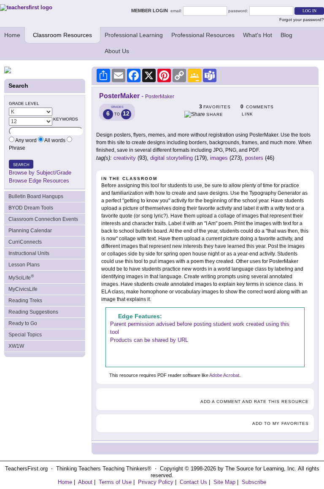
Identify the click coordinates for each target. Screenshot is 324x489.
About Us (117, 51)
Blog (286, 35)
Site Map (224, 482)
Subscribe (254, 482)
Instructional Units (28, 253)
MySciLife (21, 277)
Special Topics (25, 335)
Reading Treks (25, 301)
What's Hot (257, 35)
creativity (124, 158)
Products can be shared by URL (149, 340)
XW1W (16, 346)
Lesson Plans (24, 265)
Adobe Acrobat (224, 375)
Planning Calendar (30, 231)
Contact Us (193, 482)
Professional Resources (203, 35)
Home (12, 35)
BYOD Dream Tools (30, 208)
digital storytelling (171, 158)
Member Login (150, 10)
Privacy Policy (155, 482)
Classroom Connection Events (43, 219)
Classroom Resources (62, 35)
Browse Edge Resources (39, 180)
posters (254, 158)
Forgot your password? (301, 19)
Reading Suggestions (33, 312)
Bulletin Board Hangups (35, 196)
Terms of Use (115, 482)
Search (21, 165)
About (85, 482)
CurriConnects (25, 242)
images (219, 158)
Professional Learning (134, 35)
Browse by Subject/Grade (40, 172)
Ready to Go (22, 323)
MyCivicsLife (23, 289)
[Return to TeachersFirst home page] (26, 7)
